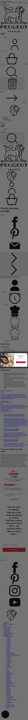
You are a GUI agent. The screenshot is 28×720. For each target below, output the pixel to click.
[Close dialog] (26, 354)
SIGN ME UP (20, 362)
